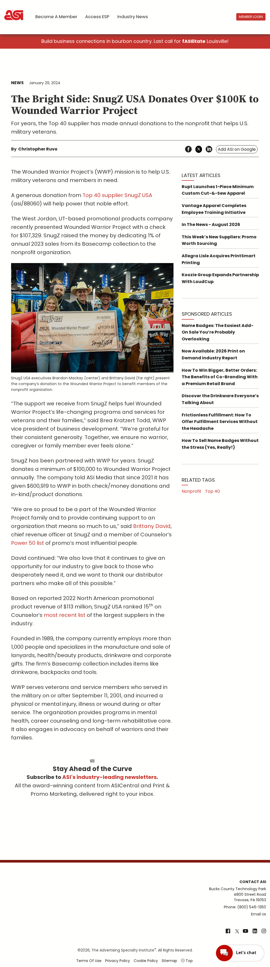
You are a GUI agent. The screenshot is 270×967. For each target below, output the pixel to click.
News (17, 83)
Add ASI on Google (237, 149)
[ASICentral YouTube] (245, 931)
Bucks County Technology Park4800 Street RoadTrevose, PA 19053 (237, 894)
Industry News (132, 16)
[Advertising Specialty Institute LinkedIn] (255, 931)
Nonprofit (191, 491)
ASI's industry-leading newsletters (109, 777)
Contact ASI (252, 881)
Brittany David (152, 526)
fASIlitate (193, 41)
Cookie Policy (146, 960)
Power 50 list (27, 543)
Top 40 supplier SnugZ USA (117, 195)
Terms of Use (89, 960)
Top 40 (212, 491)
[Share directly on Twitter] (198, 149)
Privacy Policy (117, 960)
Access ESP (97, 16)
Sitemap (169, 960)
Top (189, 960)
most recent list (64, 615)
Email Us (258, 914)
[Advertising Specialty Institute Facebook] (228, 931)
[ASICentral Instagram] (264, 931)
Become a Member (56, 16)
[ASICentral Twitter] (237, 931)
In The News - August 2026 (211, 224)
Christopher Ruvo (37, 149)
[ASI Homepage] (14, 10)
